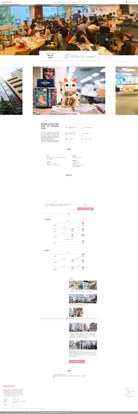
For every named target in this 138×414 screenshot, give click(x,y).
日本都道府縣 (127, 389)
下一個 (111, 91)
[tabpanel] (69, 91)
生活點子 (69, 2)
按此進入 (69, 412)
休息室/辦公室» (15, 402)
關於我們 (59, 2)
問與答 (80, 2)
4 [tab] (67, 118)
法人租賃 (19, 408)
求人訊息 (12, 408)
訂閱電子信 (32, 408)
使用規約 (36, 408)
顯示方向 (85, 204)
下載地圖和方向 (77, 361)
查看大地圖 (55, 201)
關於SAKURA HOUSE (121, 61)
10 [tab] (72, 118)
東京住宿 (128, 391)
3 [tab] (66, 118)
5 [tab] (68, 118)
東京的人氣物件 (129, 396)
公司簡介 (5, 408)
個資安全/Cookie (41, 408)
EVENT (65, 2)
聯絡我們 (83, 2)
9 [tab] (71, 118)
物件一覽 (55, 2)
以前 (27, 91)
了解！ (92, 412)
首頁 (116, 61)
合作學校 (23, 408)
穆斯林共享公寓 (27, 408)
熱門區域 (126, 394)
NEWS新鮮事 (75, 2)
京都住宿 (133, 391)
